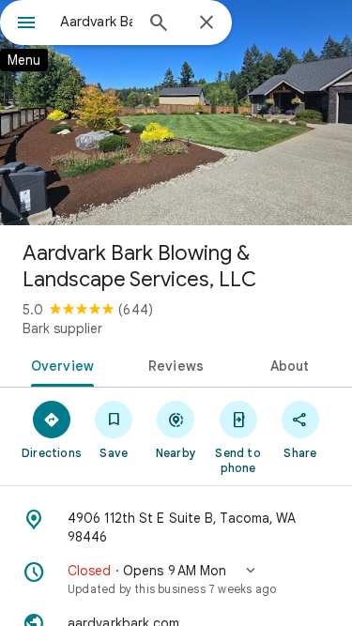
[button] (176, 579)
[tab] (59, 364)
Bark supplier (62, 328)
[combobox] (96, 21)
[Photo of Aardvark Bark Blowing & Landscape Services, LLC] (176, 112)
